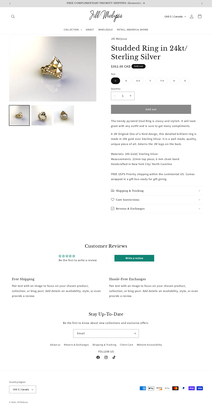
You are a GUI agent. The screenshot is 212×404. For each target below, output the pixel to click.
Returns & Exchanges (76, 344)
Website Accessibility (149, 344)
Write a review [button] (134, 258)
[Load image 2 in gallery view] (41, 115)
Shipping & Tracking (104, 344)
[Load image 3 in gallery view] (64, 115)
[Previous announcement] (10, 3)
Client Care (126, 344)
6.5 (140, 81)
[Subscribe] (135, 333)
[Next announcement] (202, 3)
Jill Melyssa (22, 402)
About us (55, 344)
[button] (13, 16)
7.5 (164, 81)
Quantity (116, 88)
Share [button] (118, 219)
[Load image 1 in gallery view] (19, 115)
